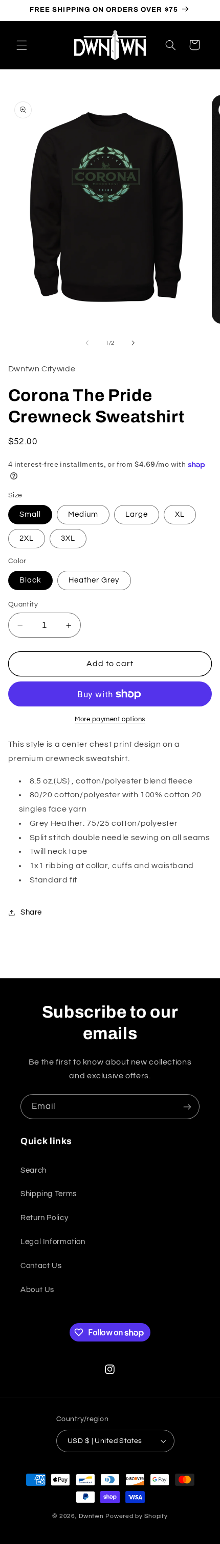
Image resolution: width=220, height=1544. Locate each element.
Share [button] (31, 912)
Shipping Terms (48, 1194)
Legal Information (52, 1242)
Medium (83, 514)
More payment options (110, 719)
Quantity (23, 604)
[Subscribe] (187, 1106)
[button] (21, 45)
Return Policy (44, 1218)
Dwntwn (92, 1516)
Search (33, 1170)
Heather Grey (94, 580)
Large (136, 514)
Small (30, 514)
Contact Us (40, 1266)
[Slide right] (133, 343)
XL (180, 514)
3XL (68, 538)
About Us (37, 1290)
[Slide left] (87, 343)
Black (30, 580)
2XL (26, 538)
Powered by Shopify (136, 1516)
